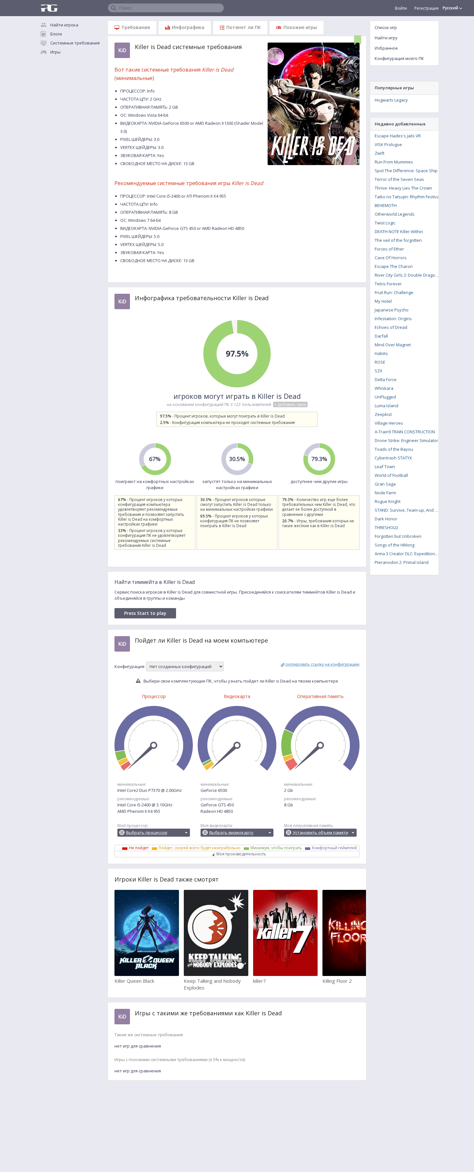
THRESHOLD (386, 527)
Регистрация (426, 8)
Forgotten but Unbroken (398, 536)
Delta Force (386, 379)
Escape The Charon (394, 266)
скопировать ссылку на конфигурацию (322, 664)
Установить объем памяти (320, 832)
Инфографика (188, 27)
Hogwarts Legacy (391, 100)
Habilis (381, 353)
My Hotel (383, 301)
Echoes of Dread (391, 327)
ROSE (380, 362)
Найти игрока (64, 25)
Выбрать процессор (146, 832)
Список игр (386, 27)
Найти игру (386, 38)
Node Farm (385, 493)
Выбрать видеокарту (231, 832)
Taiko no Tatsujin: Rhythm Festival (407, 197)
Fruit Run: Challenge (394, 292)
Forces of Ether (389, 249)
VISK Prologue (388, 144)
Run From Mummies (394, 162)
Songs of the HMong (394, 545)
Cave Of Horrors (391, 258)
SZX (378, 371)
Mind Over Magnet (393, 345)
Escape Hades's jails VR (398, 136)
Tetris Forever (388, 284)
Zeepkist (383, 414)
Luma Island (386, 406)
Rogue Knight (387, 501)
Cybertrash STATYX (393, 458)
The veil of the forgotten (398, 240)
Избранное (386, 48)
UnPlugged (385, 397)
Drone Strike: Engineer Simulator (406, 440)
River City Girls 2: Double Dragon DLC (409, 275)
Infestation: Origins (393, 318)
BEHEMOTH (386, 205)
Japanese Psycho (392, 310)
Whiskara (384, 388)
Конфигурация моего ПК (399, 58)
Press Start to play (145, 613)
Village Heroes (389, 423)
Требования (135, 27)
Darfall (381, 336)
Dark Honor (386, 519)
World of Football (391, 475)
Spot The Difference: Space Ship (406, 170)
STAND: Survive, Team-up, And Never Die (409, 510)
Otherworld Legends (395, 214)
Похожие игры (300, 27)
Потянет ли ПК (243, 27)
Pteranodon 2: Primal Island (402, 562)
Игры (55, 52)
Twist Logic (385, 223)
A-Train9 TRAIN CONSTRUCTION (405, 432)
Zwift (379, 153)
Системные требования (75, 43)
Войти (401, 8)
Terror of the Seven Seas (399, 179)
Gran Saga (385, 484)
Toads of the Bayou (394, 449)
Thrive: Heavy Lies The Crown (403, 188)
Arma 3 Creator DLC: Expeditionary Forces (409, 553)
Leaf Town (385, 466)
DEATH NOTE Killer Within (399, 231)
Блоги (56, 34)
